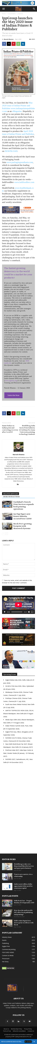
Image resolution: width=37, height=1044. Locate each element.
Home (4, 14)
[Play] (5, 612)
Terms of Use (7, 1031)
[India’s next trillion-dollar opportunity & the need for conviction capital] (7, 886)
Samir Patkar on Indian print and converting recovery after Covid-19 (10, 429)
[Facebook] (4, 44)
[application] (18, 605)
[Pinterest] (14, 44)
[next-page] (6, 533)
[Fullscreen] (32, 612)
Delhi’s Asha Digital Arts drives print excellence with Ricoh (23, 923)
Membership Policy (16, 1029)
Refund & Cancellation (19, 1031)
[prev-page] (3, 533)
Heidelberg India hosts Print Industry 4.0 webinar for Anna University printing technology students (27, 430)
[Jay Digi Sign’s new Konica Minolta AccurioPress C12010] (7, 516)
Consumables (12, 14)
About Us (6, 1029)
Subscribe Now (13, 395)
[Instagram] (13, 1021)
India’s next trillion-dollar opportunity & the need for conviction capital (23, 886)
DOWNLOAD (11, 151)
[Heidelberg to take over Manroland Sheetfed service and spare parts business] (7, 866)
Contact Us (31, 1031)
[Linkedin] (23, 44)
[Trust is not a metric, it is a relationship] (7, 876)
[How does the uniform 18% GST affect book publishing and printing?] (7, 912)
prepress (20, 14)
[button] (3, 9)
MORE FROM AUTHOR (11, 497)
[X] (9, 44)
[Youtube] (30, 1021)
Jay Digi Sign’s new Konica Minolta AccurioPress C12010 (22, 516)
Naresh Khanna (8, 39)
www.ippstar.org (11, 381)
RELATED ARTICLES (10, 494)
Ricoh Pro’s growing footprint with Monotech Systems (22, 526)
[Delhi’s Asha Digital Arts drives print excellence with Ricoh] (7, 923)
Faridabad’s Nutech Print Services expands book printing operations (23, 505)
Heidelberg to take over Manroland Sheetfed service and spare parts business (24, 866)
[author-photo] (18, 452)
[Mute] (29, 612)
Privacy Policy (28, 1029)
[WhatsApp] (18, 44)
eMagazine (17, 111)
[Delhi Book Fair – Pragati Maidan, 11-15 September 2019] (7, 903)
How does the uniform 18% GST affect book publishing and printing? (23, 912)
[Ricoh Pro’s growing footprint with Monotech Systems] (7, 526)
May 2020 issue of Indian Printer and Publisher (17, 105)
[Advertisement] (18, 788)
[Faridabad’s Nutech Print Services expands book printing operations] (7, 504)
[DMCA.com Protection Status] (8, 969)
